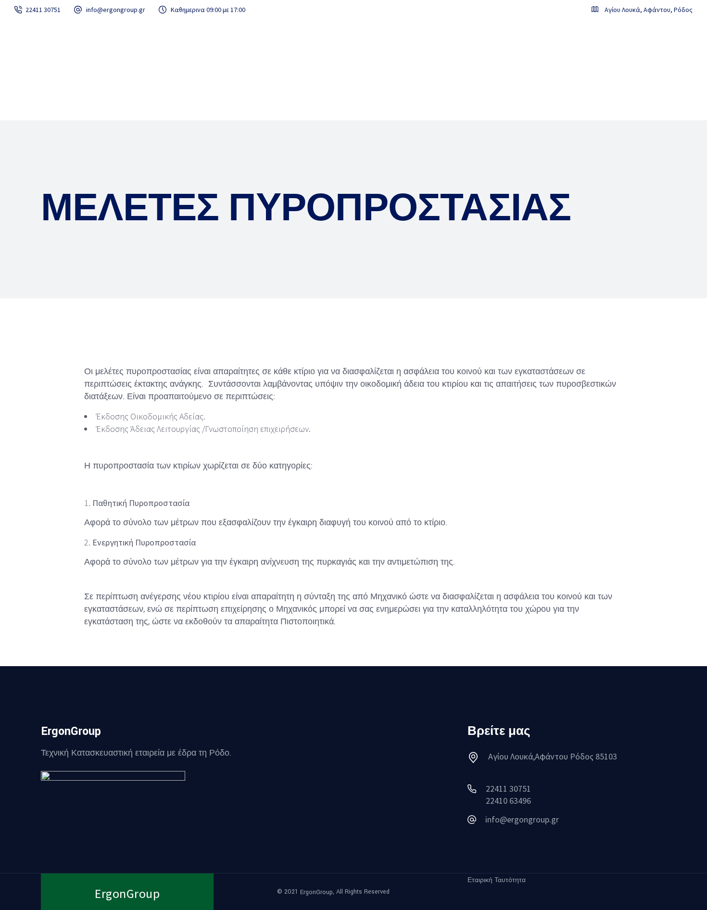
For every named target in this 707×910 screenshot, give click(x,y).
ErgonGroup (316, 892)
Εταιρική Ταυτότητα (496, 880)
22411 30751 (43, 9)
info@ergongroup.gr (115, 9)
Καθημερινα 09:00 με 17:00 (208, 9)
